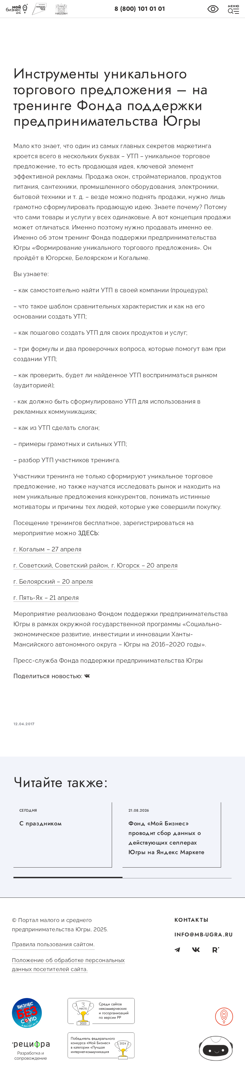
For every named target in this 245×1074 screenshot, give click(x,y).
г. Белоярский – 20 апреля (53, 581)
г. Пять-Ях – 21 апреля (46, 597)
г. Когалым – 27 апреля (47, 549)
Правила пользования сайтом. (53, 944)
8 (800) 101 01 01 (139, 8)
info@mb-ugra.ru (203, 934)
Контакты (191, 920)
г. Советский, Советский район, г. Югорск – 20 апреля (95, 565)
